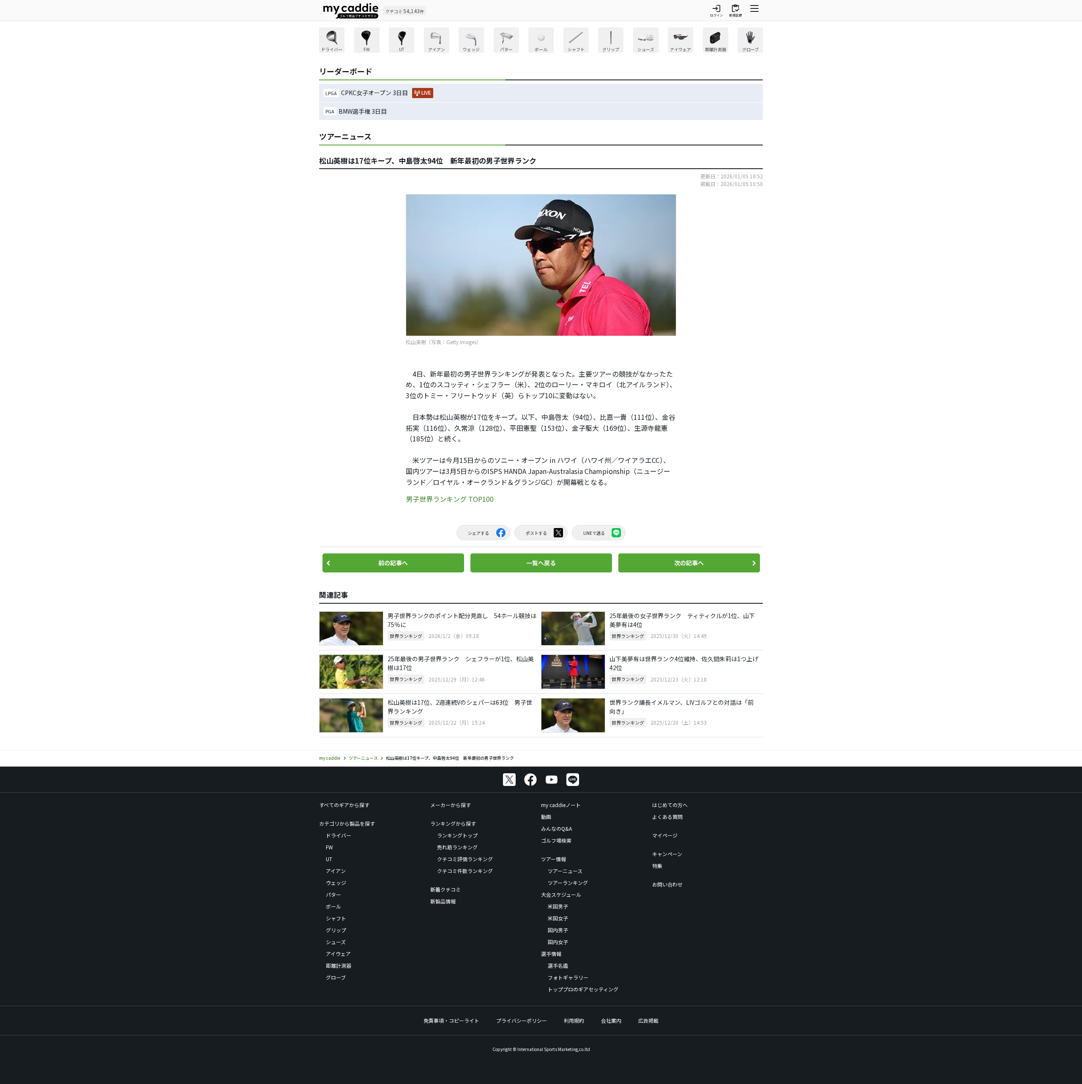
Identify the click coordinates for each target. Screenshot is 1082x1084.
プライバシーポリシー (521, 1020)
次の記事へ (689, 562)
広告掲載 (648, 1020)
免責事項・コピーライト (451, 1020)
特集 (657, 865)
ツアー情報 (553, 858)
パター (333, 894)
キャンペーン (667, 853)
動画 (546, 816)
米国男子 (558, 906)
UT (329, 858)
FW (329, 847)
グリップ (336, 929)
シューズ (336, 941)
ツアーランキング (568, 882)
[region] (541, 41)
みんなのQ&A (556, 828)
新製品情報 (443, 901)
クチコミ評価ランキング (465, 858)
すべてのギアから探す (344, 804)
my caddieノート (561, 804)
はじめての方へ (670, 804)
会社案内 (611, 1020)
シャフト (336, 918)
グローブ (336, 977)
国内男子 (558, 929)
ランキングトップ (457, 835)
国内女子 (558, 941)
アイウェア (338, 953)
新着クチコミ (445, 889)
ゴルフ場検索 (556, 840)
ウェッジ (336, 882)
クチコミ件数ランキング (465, 870)
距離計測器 (338, 965)
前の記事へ (393, 562)
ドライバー (338, 835)
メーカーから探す (450, 804)
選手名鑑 (558, 965)
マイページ (665, 835)
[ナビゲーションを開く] (754, 10)
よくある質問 (667, 816)
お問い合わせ (667, 884)
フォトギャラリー (568, 977)
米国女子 (558, 918)
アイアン (336, 870)
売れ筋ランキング (457, 847)
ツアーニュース (565, 870)
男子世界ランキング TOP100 (450, 499)
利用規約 (574, 1020)
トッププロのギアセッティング (583, 989)
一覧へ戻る (541, 562)
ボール (333, 906)
